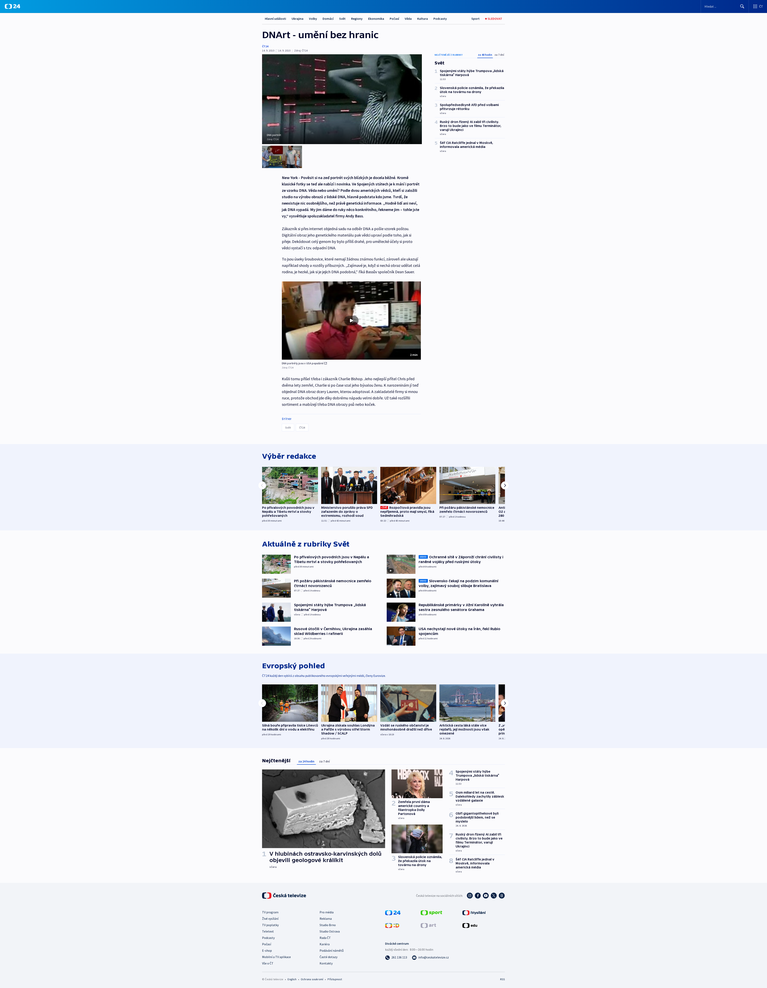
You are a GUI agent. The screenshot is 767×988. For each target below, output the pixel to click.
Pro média (327, 912)
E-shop (267, 950)
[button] (351, 320)
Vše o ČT (267, 963)
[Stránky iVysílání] (474, 912)
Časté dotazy (328, 957)
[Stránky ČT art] (428, 925)
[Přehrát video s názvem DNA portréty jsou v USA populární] (351, 320)
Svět (342, 19)
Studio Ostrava (330, 931)
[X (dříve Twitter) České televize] (494, 895)
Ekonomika (376, 19)
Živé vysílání (270, 919)
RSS (502, 979)
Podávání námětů (332, 950)
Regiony (357, 19)
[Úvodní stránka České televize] (284, 895)
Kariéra (325, 944)
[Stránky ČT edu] (469, 925)
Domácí (328, 19)
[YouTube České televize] (486, 895)
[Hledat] (742, 6)
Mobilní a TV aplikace (276, 957)
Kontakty (326, 963)
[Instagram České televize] (470, 895)
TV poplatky (270, 925)
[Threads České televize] (502, 895)
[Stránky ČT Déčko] (392, 925)
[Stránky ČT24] (392, 912)
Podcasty (440, 19)
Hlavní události (275, 19)
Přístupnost (335, 979)
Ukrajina (297, 19)
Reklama (326, 919)
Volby (313, 19)
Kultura (422, 19)
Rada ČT (325, 938)
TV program (270, 912)
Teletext (268, 931)
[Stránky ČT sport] (431, 912)
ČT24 (265, 46)
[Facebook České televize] (478, 895)
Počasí (394, 19)
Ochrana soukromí (312, 979)
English (292, 979)
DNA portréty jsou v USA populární (303, 363)
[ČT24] (12, 6)
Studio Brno (328, 925)
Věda (408, 19)
